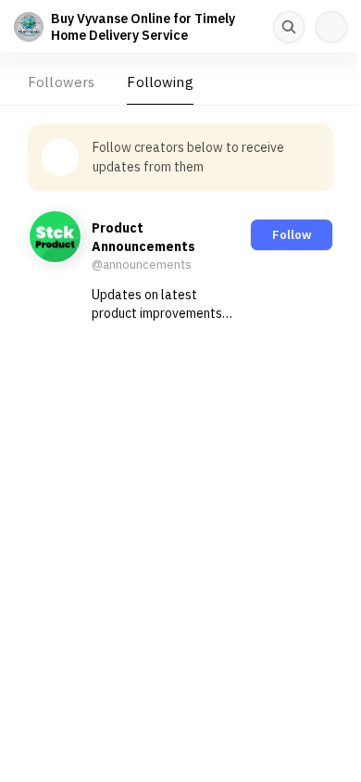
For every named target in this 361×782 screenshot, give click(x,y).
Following (160, 82)
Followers (61, 82)
